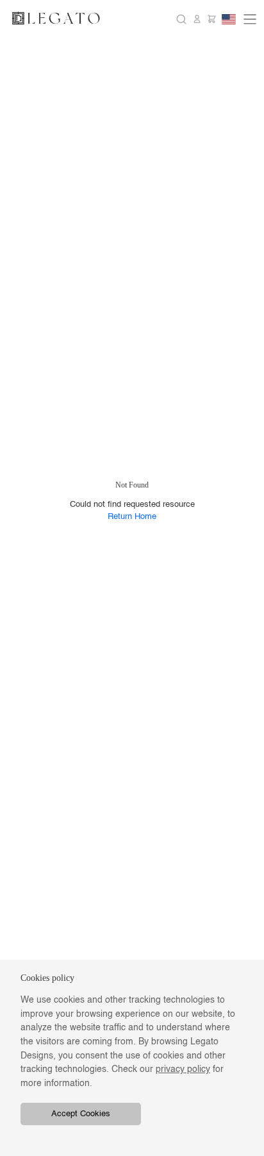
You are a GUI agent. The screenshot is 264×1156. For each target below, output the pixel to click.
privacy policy (183, 1069)
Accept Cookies (80, 1114)
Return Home (132, 517)
